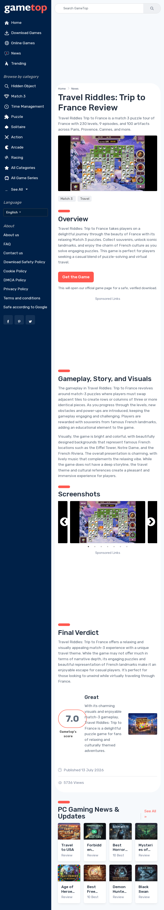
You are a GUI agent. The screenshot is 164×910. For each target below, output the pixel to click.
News (15, 53)
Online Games (22, 43)
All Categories (22, 168)
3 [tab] (101, 546)
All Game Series (24, 178)
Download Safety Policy (24, 262)
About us (11, 235)
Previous (64, 522)
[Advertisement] (107, 48)
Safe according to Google (25, 307)
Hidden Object (23, 86)
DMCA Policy (14, 280)
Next (150, 522)
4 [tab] (107, 546)
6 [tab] (120, 546)
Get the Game (75, 276)
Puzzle (16, 116)
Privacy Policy (15, 289)
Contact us (13, 253)
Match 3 (18, 96)
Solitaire (17, 127)
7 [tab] (127, 546)
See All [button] (14, 189)
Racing (16, 157)
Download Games (25, 33)
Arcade (16, 147)
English (12, 212)
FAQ (7, 244)
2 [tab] (95, 546)
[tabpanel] (107, 522)
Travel (84, 199)
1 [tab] (88, 546)
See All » (150, 814)
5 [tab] (114, 546)
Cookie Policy (15, 271)
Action (16, 137)
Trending (18, 63)
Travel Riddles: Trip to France (83, 228)
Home (16, 22)
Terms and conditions (21, 298)
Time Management (27, 106)
